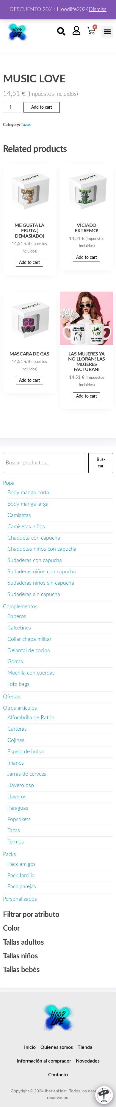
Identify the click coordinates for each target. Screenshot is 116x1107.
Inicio (30, 1047)
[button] (61, 31)
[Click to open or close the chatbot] (104, 1095)
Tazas (26, 125)
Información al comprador (44, 1061)
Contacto (58, 1074)
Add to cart (41, 107)
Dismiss (97, 9)
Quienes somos (56, 1047)
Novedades (88, 1061)
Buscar (101, 463)
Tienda (85, 1047)
